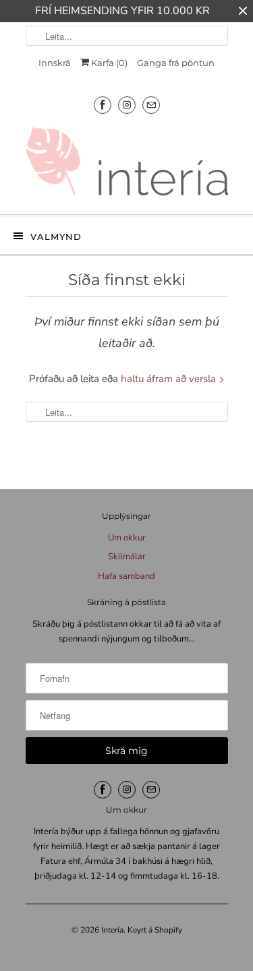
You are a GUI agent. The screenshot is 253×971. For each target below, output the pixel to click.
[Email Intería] (151, 105)
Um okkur (127, 538)
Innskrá (54, 62)
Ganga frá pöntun (176, 62)
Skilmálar (127, 557)
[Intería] (127, 165)
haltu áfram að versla (170, 378)
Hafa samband (126, 576)
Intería (112, 930)
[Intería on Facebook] (102, 105)
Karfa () (108, 62)
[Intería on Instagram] (127, 105)
